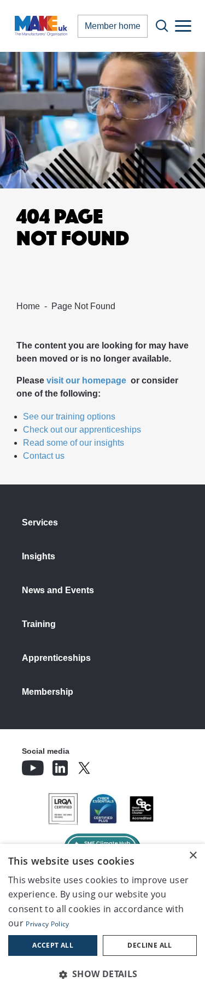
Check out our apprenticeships (82, 429)
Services (40, 522)
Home (28, 306)
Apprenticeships (56, 658)
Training (39, 624)
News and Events (58, 590)
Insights (38, 556)
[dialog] (102, 918)
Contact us (44, 455)
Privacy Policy (47, 924)
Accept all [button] (52, 945)
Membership (47, 691)
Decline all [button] (149, 945)
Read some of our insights (73, 442)
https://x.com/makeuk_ (115, 764)
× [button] (193, 856)
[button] (102, 973)
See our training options (69, 416)
